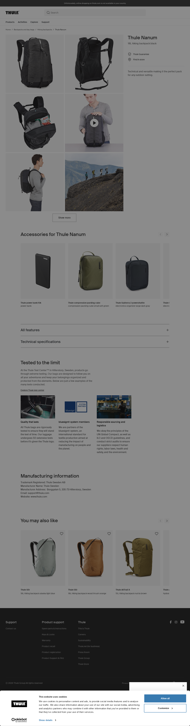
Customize (163, 708)
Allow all (165, 698)
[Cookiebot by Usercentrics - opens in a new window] (19, 720)
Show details (45, 720)
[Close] (183, 685)
